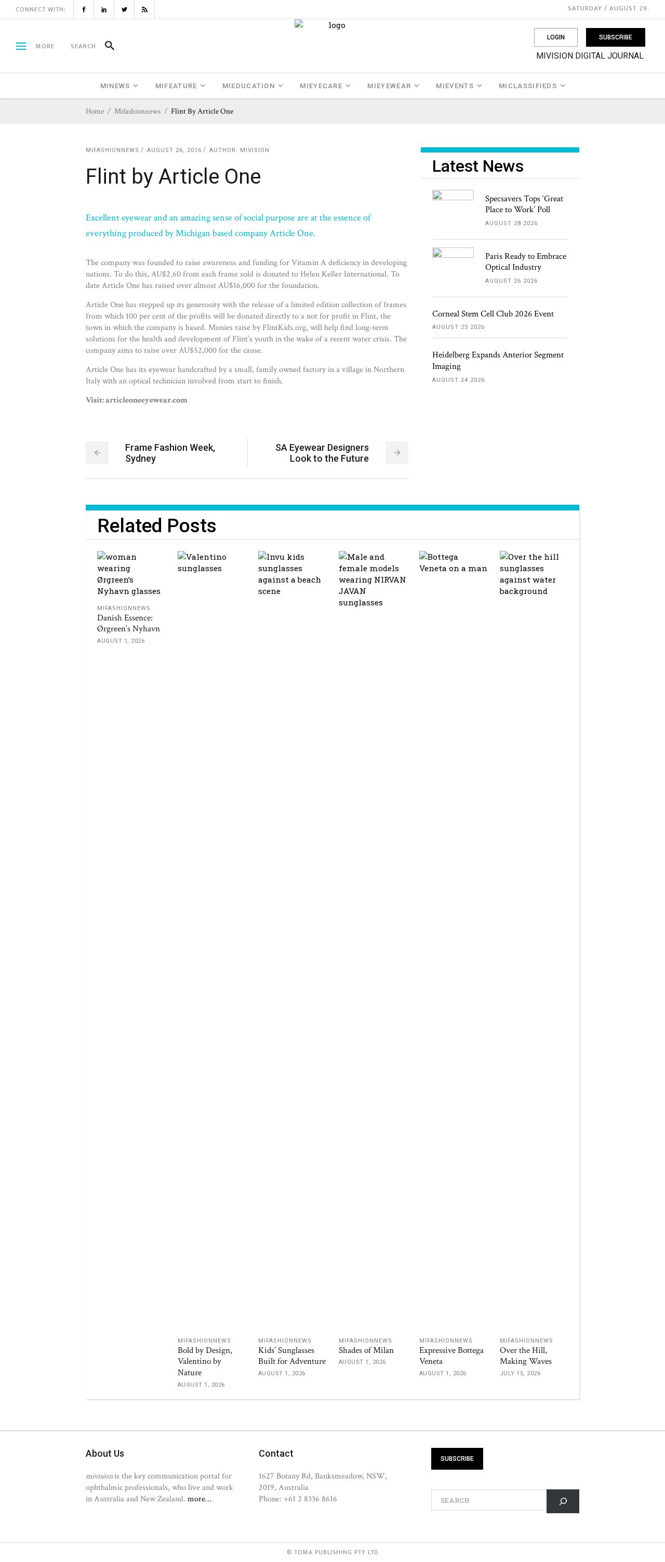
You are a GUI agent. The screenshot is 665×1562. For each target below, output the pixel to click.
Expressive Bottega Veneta (451, 1356)
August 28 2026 (511, 223)
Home (95, 111)
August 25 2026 (458, 327)
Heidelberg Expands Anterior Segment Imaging (498, 360)
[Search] (105, 46)
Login (556, 37)
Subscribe (615, 37)
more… (199, 1499)
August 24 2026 (458, 380)
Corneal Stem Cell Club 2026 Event (493, 314)
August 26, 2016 (174, 150)
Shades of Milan (366, 1350)
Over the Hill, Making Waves (526, 1356)
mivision (255, 150)
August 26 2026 (511, 281)
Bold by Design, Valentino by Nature (205, 1362)
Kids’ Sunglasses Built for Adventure (292, 1356)
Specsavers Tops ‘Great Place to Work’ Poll (524, 204)
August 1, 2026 (120, 641)
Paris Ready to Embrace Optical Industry (525, 262)
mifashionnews (137, 111)
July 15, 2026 (520, 1373)
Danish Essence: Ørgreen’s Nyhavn (128, 623)
